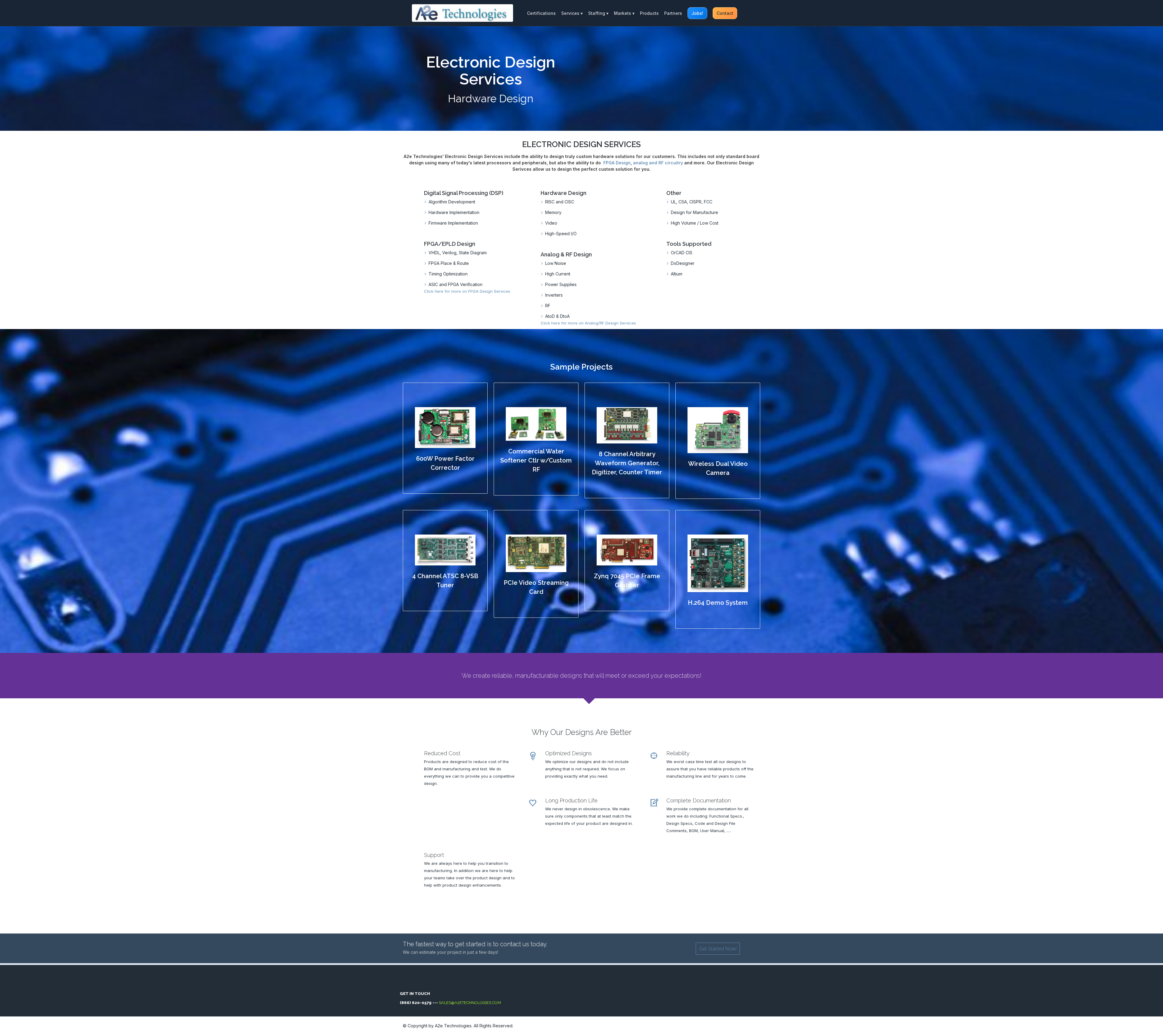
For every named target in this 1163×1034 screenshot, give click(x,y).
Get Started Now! (718, 948)
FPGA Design (617, 162)
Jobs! (697, 13)
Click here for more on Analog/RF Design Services (588, 323)
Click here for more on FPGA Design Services (467, 291)
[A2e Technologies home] (462, 13)
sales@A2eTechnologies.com (469, 1002)
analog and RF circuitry (658, 162)
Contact (725, 13)
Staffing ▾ (598, 13)
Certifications (541, 13)
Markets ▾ (624, 13)
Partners (673, 13)
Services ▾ (572, 13)
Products (649, 13)
